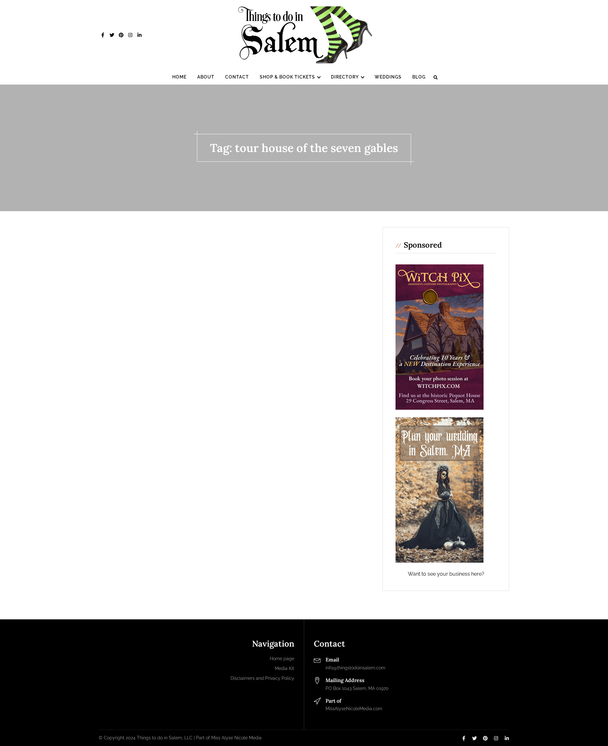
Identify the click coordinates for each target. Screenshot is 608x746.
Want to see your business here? (446, 574)
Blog (419, 76)
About (205, 76)
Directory (345, 76)
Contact (237, 76)
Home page (282, 658)
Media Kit (284, 668)
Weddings (388, 76)
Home (179, 76)
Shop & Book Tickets (287, 76)
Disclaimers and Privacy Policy (262, 678)
